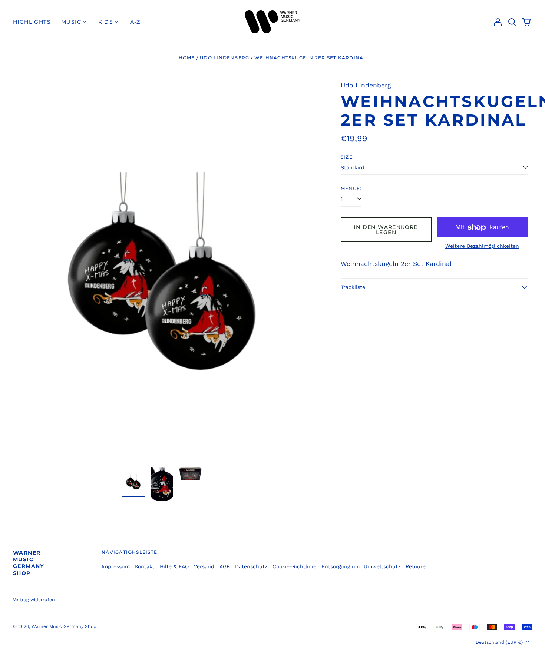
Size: (347, 157)
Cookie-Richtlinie (294, 566)
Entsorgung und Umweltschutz (360, 566)
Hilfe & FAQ (174, 566)
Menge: (351, 188)
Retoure (416, 566)
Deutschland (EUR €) (500, 642)
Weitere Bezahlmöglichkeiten (482, 246)
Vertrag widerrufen (34, 599)
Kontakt (145, 566)
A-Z (135, 22)
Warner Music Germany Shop (28, 562)
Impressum (116, 566)
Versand (204, 566)
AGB (224, 566)
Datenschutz (251, 566)
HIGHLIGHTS (32, 22)
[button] (512, 22)
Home (187, 57)
